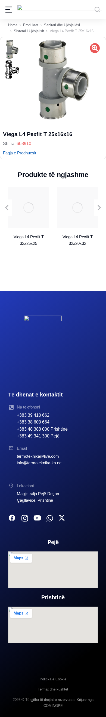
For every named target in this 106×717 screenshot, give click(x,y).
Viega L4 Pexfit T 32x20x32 (78, 240)
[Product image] (28, 207)
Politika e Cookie (53, 679)
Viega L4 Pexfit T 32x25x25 (29, 240)
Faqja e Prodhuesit (19, 153)
